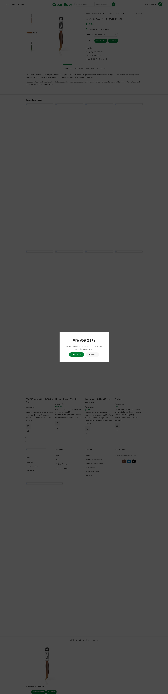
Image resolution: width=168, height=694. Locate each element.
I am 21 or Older (76, 354)
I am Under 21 (92, 354)
